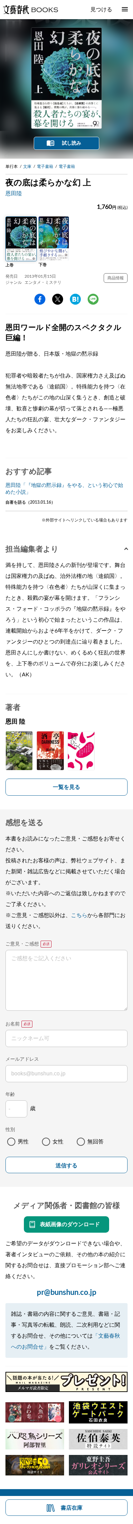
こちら (79, 915)
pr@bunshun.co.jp (67, 1292)
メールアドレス (22, 1059)
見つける (101, 9)
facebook (39, 299)
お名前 (12, 1024)
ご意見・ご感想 (22, 944)
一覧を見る (66, 787)
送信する (66, 1165)
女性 (58, 1141)
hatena (75, 299)
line (93, 299)
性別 (10, 1129)
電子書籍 (45, 166)
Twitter (57, 299)
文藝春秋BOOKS (30, 9)
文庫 (27, 166)
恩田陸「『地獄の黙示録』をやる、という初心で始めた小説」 (64, 489)
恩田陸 (13, 193)
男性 (23, 1141)
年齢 (10, 1094)
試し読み (71, 143)
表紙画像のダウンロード (70, 1224)
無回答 (95, 1141)
